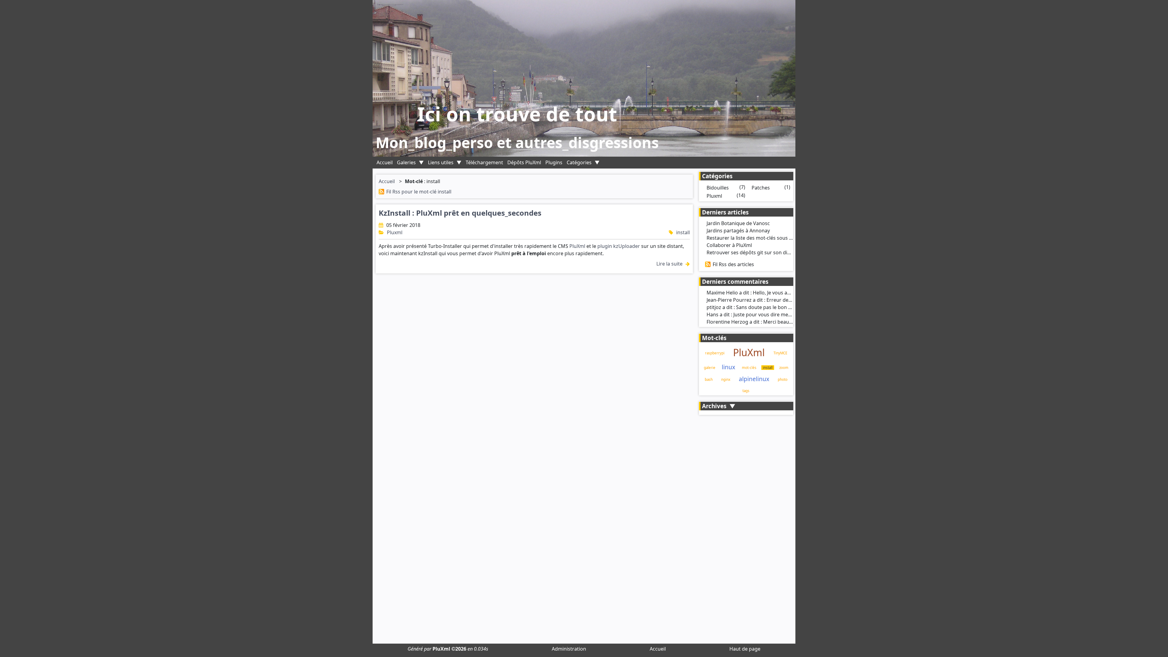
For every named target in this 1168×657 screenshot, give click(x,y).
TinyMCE (780, 353)
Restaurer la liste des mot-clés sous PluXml (756, 238)
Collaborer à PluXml (729, 245)
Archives (714, 406)
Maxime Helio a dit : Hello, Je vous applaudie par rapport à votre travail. (788, 292)
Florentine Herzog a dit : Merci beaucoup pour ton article (772, 321)
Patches (761, 187)
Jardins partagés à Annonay (738, 230)
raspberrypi (715, 353)
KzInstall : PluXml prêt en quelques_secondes (460, 213)
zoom (783, 367)
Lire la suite (669, 263)
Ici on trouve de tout (517, 114)
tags (745, 390)
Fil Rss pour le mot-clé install (418, 191)
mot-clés (749, 367)
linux (728, 367)
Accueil (385, 162)
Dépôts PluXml (524, 162)
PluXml (577, 246)
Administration (569, 648)
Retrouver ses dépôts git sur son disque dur (757, 252)
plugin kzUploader (618, 246)
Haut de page (744, 648)
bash (709, 379)
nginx (725, 379)
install (683, 232)
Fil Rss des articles (733, 264)
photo (782, 379)
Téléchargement (484, 162)
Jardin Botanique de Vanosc (738, 223)
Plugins (553, 162)
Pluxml (394, 232)
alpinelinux (754, 379)
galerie (709, 367)
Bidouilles (718, 187)
